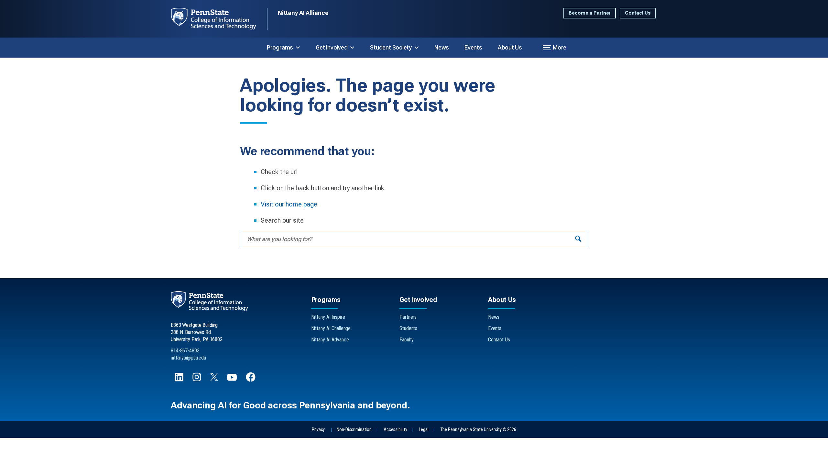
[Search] (578, 239)
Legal (423, 429)
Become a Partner (590, 13)
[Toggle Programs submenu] (298, 47)
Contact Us (638, 13)
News (441, 47)
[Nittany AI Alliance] (219, 19)
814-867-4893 (185, 351)
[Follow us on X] (214, 379)
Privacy (318, 429)
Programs (280, 47)
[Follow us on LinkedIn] (180, 380)
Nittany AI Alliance (303, 12)
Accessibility (395, 429)
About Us (510, 47)
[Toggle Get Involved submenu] (352, 47)
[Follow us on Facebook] (251, 380)
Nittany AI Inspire (328, 317)
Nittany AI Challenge (331, 328)
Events (473, 47)
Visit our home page (289, 204)
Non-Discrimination (354, 429)
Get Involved (331, 47)
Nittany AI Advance (330, 340)
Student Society (391, 47)
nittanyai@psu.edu (188, 358)
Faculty (406, 340)
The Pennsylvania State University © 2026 (478, 429)
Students (408, 328)
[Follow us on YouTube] (232, 380)
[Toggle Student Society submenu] (416, 47)
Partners (408, 317)
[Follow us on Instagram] (197, 380)
